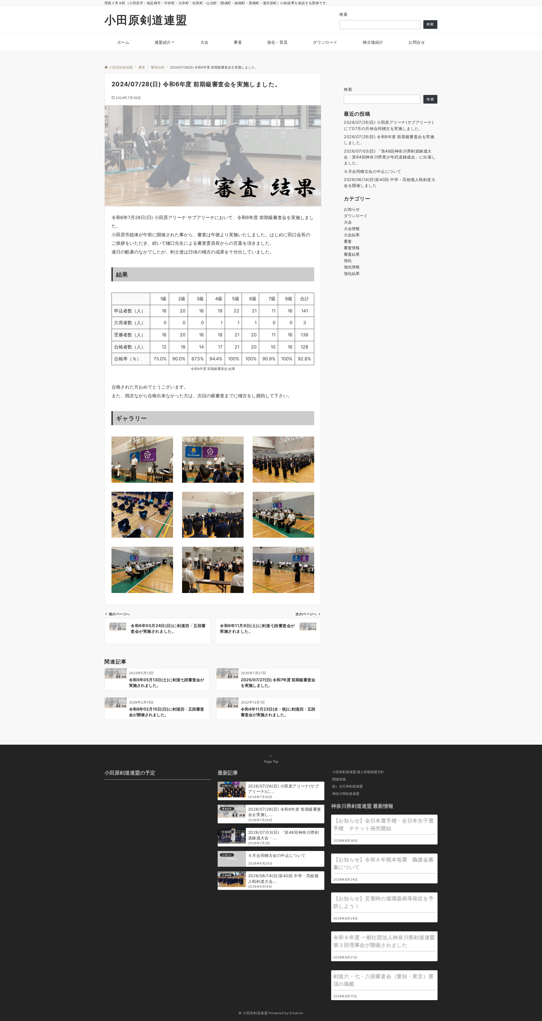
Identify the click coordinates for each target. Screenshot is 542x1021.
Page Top (271, 762)
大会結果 (352, 234)
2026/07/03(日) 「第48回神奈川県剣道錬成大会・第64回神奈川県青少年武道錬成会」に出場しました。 (390, 157)
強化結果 (352, 273)
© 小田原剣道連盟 (253, 1013)
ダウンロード (356, 215)
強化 (348, 260)
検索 (343, 14)
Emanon (296, 1013)
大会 (348, 222)
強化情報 (352, 266)
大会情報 (352, 228)
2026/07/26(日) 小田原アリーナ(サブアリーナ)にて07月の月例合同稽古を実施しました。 (389, 125)
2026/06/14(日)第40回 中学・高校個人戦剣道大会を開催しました (390, 182)
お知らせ (352, 209)
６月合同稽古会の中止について (372, 171)
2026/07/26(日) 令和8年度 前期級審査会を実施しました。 (389, 139)
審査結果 (352, 254)
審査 (348, 241)
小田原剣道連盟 (145, 20)
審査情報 (352, 247)
